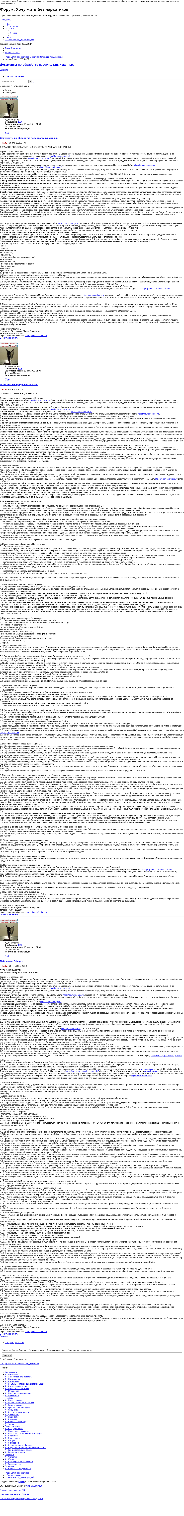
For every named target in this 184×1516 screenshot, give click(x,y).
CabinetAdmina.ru (34, 1486)
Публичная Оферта (11, 961)
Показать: (6, 1350)
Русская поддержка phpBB (12, 1490)
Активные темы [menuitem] (12, 53)
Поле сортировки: (37, 1350)
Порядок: (72, 1350)
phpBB (21, 1482)
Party (4, 143)
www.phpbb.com (147, 1069)
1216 (20, 122)
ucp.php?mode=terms (9, 733)
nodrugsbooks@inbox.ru (36, 336)
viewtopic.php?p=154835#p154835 (154, 288)
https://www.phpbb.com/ (141, 1076)
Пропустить (5, 20)
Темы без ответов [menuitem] (13, 48)
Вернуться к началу (9, 338)
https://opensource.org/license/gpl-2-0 (82, 1071)
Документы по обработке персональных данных (37, 64)
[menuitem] (8, 24)
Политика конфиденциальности (19, 384)
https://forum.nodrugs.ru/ (59, 156)
